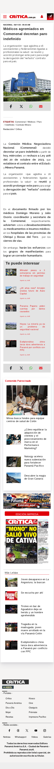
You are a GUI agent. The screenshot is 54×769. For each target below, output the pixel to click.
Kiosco (32, 698)
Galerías (47, 736)
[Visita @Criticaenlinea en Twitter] (18, 730)
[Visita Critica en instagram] (44, 730)
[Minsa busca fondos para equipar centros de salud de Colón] (27, 400)
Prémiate (33, 712)
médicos (31, 122)
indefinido (9, 125)
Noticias (6, 736)
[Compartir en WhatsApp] (32, 105)
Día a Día (10, 707)
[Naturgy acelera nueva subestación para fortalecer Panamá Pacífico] (13, 461)
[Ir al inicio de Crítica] (22, 17)
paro (39, 122)
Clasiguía (33, 707)
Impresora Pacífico (37, 716)
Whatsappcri (20, 736)
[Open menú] (4, 17)
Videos (34, 736)
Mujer (8, 712)
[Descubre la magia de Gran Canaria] (13, 477)
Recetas (9, 716)
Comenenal (20, 122)
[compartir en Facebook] (11, 107)
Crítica (9, 698)
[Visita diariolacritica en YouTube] (36, 730)
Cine (31, 702)
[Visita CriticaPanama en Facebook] (9, 730)
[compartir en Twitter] (21, 107)
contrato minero (23, 125)
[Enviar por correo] (40, 107)
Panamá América (14, 702)
